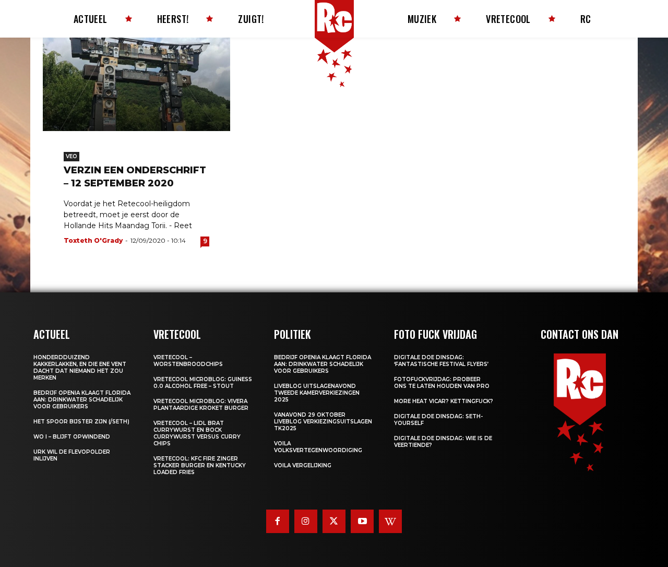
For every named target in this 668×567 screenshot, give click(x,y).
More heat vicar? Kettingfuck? (443, 401)
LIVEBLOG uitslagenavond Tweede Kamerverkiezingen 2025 (317, 393)
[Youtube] (362, 521)
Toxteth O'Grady (93, 240)
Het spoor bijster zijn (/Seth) (81, 421)
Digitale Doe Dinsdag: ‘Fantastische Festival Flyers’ (441, 361)
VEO (71, 156)
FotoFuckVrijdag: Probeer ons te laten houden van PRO (442, 382)
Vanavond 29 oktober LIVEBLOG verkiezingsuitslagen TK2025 (323, 421)
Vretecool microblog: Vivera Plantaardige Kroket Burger (200, 404)
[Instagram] (305, 521)
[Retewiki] (390, 521)
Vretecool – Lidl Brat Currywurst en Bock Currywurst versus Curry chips (197, 433)
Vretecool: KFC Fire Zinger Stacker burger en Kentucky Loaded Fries (199, 465)
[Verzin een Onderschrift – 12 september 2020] (136, 84)
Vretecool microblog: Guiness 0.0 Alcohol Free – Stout (202, 382)
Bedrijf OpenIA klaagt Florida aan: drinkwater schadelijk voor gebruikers (81, 399)
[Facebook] (277, 521)
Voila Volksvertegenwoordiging (318, 447)
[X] (334, 521)
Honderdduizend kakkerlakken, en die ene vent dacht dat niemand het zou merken (79, 367)
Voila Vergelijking (302, 465)
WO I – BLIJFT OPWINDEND (71, 436)
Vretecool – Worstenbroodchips (188, 361)
